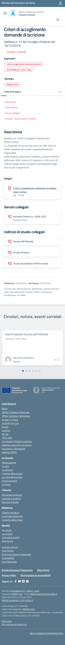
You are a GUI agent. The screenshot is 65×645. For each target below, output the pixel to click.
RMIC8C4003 (29, 609)
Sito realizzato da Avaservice (14, 624)
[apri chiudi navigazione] (5, 13)
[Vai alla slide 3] (30, 371)
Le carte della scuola (12, 477)
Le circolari (7, 534)
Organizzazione (9, 481)
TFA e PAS (7, 438)
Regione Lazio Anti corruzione (16, 445)
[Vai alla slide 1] (23, 371)
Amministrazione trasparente (16, 554)
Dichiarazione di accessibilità (35, 575)
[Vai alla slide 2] (26, 371)
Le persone (7, 470)
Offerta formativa (10, 512)
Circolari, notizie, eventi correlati (20, 118)
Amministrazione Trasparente (17, 570)
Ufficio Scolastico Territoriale (16, 416)
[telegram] (27, 581)
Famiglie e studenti (11, 498)
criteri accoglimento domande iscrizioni (23, 64)
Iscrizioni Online (10, 547)
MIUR (4, 408)
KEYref (5, 434)
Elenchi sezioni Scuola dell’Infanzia (26, 334)
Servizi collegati (12, 113)
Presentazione (9, 462)
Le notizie (6, 530)
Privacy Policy (9, 575)
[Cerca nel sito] (57, 20)
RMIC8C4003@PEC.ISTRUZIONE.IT (17, 600)
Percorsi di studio (10, 502)
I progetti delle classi (12, 520)
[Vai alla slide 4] (33, 371)
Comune (6, 430)
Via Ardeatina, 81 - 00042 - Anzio (24, 590)
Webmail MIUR (9, 452)
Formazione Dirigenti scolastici (17, 441)
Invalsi (5, 427)
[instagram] (23, 581)
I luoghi (5, 466)
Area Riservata (9, 561)
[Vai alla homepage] (13, 13)
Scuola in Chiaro (10, 419)
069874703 (17, 594)
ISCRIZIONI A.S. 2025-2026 (18, 69)
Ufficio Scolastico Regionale (15, 412)
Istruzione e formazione (13, 448)
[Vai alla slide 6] (40, 371)
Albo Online (8, 551)
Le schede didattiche (12, 516)
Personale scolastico (12, 495)
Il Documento (11, 107)
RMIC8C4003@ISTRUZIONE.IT (43, 594)
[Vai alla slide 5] (36, 371)
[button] (32, 92)
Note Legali (7, 621)
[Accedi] (60, 3)
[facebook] (15, 581)
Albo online (7, 541)
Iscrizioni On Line (10, 423)
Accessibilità (8, 558)
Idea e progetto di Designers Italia (46, 633)
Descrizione (10, 102)
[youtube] (19, 581)
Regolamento (12, 84)
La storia (6, 484)
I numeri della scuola (12, 473)
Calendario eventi (10, 537)
